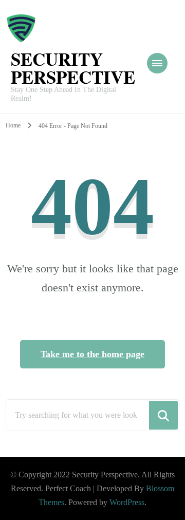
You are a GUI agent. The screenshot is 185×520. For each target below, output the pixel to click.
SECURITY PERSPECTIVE (73, 68)
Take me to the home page (92, 354)
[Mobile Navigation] (157, 63)
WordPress (126, 502)
